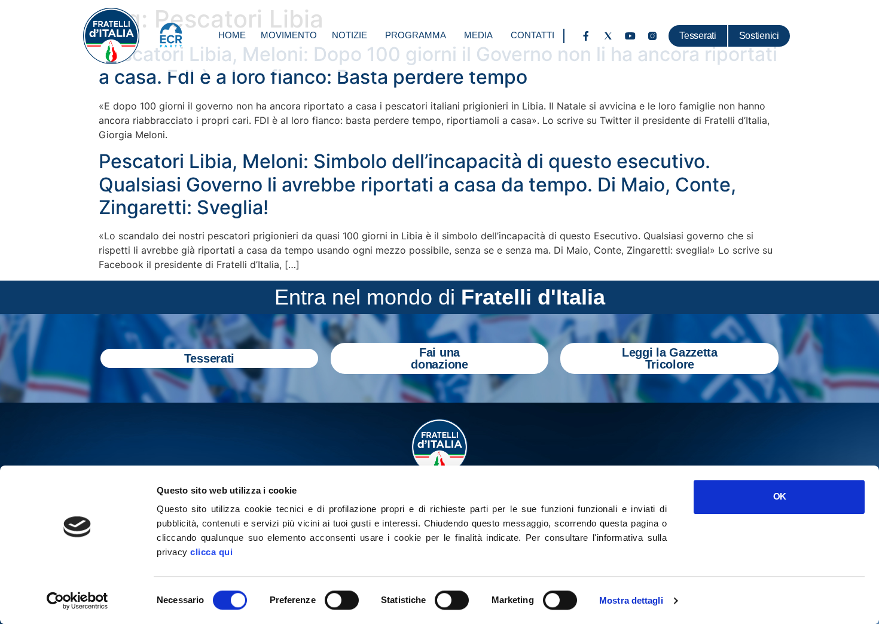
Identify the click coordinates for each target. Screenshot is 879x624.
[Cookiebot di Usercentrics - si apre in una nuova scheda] (77, 601)
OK (779, 496)
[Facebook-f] (586, 35)
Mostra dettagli (631, 600)
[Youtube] (630, 35)
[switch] (342, 600)
